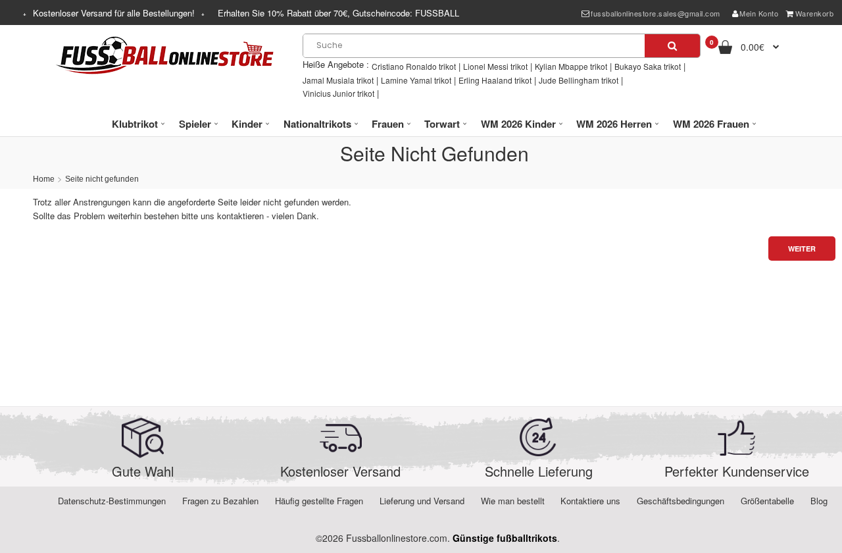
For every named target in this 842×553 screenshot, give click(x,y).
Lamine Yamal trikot (416, 80)
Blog (819, 500)
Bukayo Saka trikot (647, 66)
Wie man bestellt (513, 500)
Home (44, 179)
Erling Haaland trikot (495, 80)
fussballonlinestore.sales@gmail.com (655, 13)
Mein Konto (758, 13)
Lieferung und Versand (422, 500)
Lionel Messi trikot (495, 66)
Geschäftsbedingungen (680, 500)
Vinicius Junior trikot (338, 93)
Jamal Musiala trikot (338, 80)
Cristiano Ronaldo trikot (414, 66)
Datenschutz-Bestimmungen (112, 500)
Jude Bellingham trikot (578, 80)
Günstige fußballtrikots (505, 537)
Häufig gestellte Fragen (319, 500)
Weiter (802, 248)
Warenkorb (814, 13)
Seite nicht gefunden (102, 179)
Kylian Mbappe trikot (571, 66)
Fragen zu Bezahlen (220, 500)
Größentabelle (767, 500)
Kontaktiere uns (590, 500)
